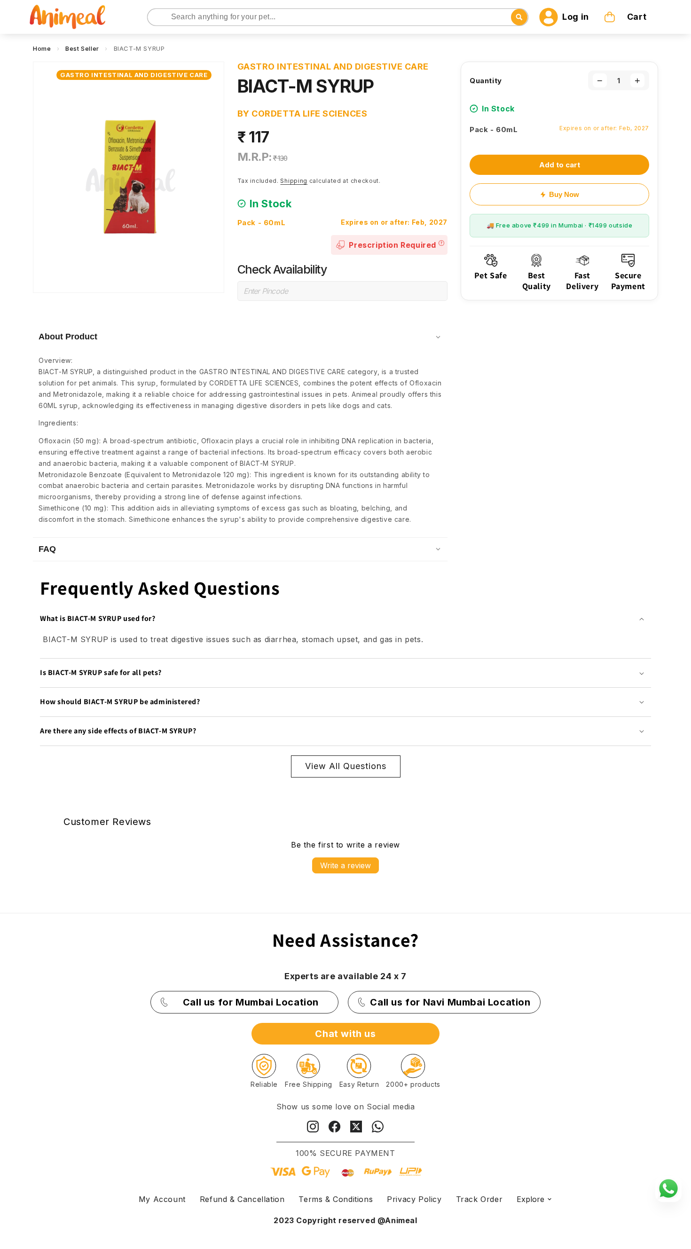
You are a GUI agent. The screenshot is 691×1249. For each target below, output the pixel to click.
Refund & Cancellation (242, 1199)
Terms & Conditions (335, 1199)
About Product (68, 336)
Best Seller (82, 48)
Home (42, 48)
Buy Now (564, 194)
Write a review (345, 865)
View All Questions (345, 766)
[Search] (155, 17)
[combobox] (338, 17)
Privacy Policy (414, 1199)
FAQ (47, 549)
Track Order (479, 1199)
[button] (626, 17)
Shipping (293, 180)
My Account (162, 1199)
